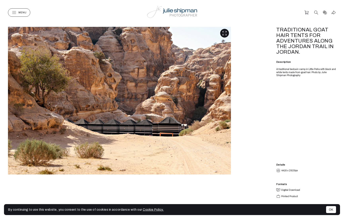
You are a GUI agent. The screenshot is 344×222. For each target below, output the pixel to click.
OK (331, 209)
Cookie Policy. (153, 209)
